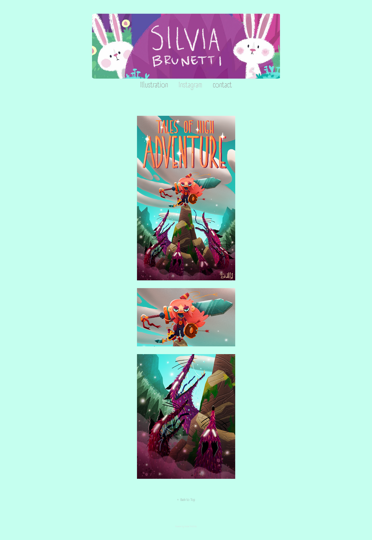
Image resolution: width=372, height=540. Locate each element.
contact (222, 85)
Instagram (190, 85)
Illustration (154, 85)
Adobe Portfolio (190, 526)
